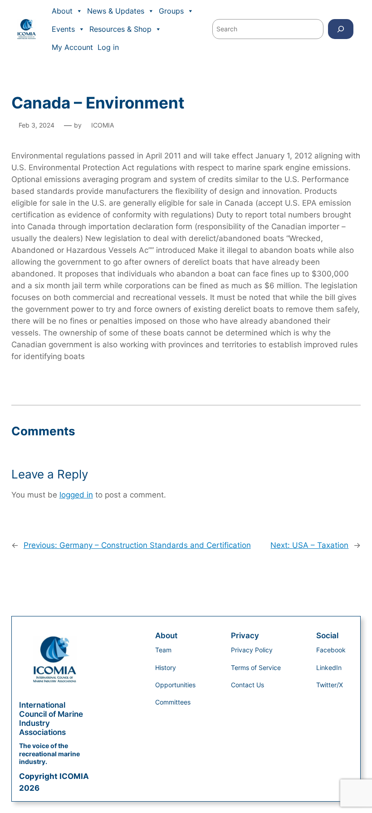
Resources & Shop (120, 29)
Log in (108, 47)
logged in (76, 494)
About (62, 10)
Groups (171, 10)
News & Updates (115, 10)
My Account (72, 47)
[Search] (340, 29)
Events (63, 29)
